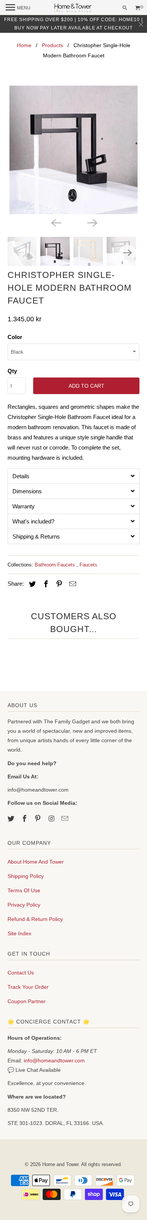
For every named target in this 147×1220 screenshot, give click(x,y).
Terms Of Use (24, 890)
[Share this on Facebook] (45, 584)
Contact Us (21, 973)
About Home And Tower (36, 862)
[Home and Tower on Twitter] (12, 819)
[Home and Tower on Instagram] (52, 819)
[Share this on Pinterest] (58, 584)
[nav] (18, 7)
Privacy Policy (24, 905)
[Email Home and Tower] (65, 819)
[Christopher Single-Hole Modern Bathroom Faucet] (73, 150)
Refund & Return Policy (35, 919)
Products (52, 45)
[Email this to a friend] (72, 584)
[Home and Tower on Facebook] (25, 819)
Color (15, 337)
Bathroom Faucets (56, 565)
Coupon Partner (27, 1001)
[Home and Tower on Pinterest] (38, 819)
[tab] (74, 475)
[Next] (91, 222)
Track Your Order (28, 987)
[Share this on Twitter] (31, 584)
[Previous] (55, 222)
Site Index (19, 933)
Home (24, 45)
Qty (12, 371)
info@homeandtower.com (54, 1060)
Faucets (88, 565)
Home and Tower (60, 1164)
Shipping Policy (26, 876)
